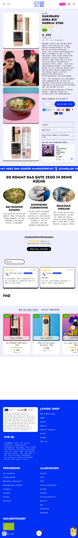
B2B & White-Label (47, 414)
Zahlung (43, 493)
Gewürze (43, 426)
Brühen (43, 422)
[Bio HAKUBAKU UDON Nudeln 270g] (16, 327)
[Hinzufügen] (71, 158)
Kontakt (43, 473)
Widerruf (43, 501)
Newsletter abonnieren (12, 481)
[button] (47, 27)
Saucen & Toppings (47, 429)
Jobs (42, 477)
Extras (42, 433)
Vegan (42, 418)
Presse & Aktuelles (48, 485)
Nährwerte (46, 130)
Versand (43, 489)
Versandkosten (58, 40)
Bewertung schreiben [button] (39, 249)
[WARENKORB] (73, 4)
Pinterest (7, 501)
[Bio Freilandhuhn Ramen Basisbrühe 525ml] (48, 153)
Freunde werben (9, 477)
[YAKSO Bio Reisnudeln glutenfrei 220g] (46, 327)
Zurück (44, 13)
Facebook (6, 493)
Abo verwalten (8, 473)
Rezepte (43, 437)
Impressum (44, 513)
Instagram (7, 489)
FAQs (42, 481)
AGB (41, 505)
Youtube (6, 497)
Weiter (73, 327)
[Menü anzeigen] (4, 4)
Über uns (43, 441)
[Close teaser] (42, 530)
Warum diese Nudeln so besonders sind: (55, 136)
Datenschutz (45, 509)
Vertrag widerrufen (48, 497)
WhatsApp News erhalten (12, 485)
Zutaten (45, 125)
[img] (9, 270)
